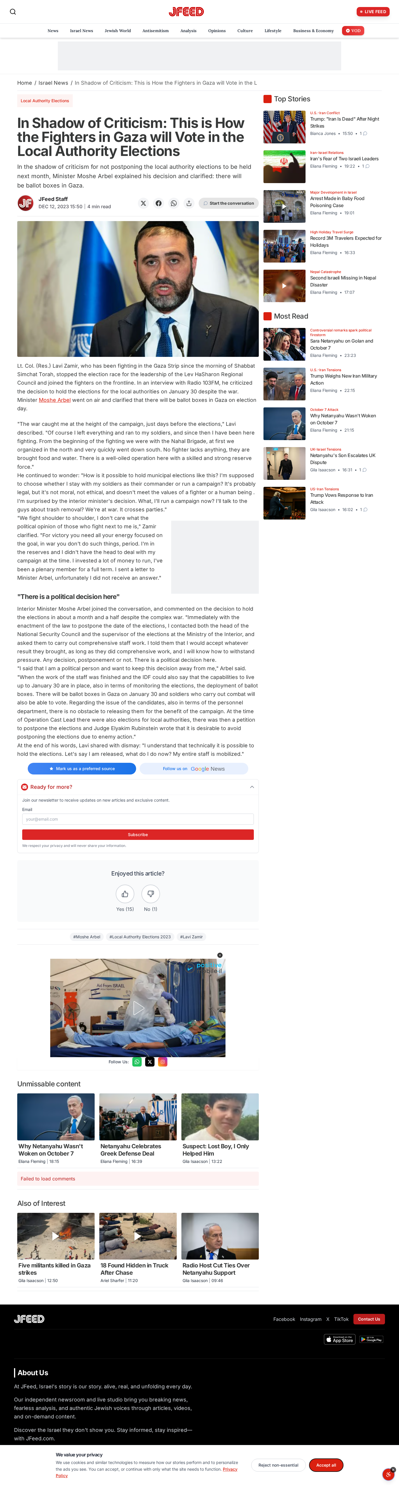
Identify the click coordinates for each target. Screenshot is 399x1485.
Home (24, 83)
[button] (220, 955)
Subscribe (138, 834)
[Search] (12, 11)
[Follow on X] (150, 1062)
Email (27, 809)
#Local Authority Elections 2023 (140, 936)
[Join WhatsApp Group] (137, 1062)
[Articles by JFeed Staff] (25, 203)
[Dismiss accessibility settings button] (393, 1470)
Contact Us (369, 1318)
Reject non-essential (279, 1465)
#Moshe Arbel (86, 936)
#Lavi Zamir (191, 936)
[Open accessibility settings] (388, 1474)
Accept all (326, 1465)
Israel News (53, 83)
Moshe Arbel (55, 400)
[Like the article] (125, 894)
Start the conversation (232, 203)
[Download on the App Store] (339, 1339)
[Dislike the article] (150, 894)
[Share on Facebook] (158, 203)
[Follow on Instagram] (162, 1062)
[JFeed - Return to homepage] (29, 1319)
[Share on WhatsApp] (173, 203)
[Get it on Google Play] (371, 1339)
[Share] (189, 203)
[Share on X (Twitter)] (143, 203)
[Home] (186, 12)
